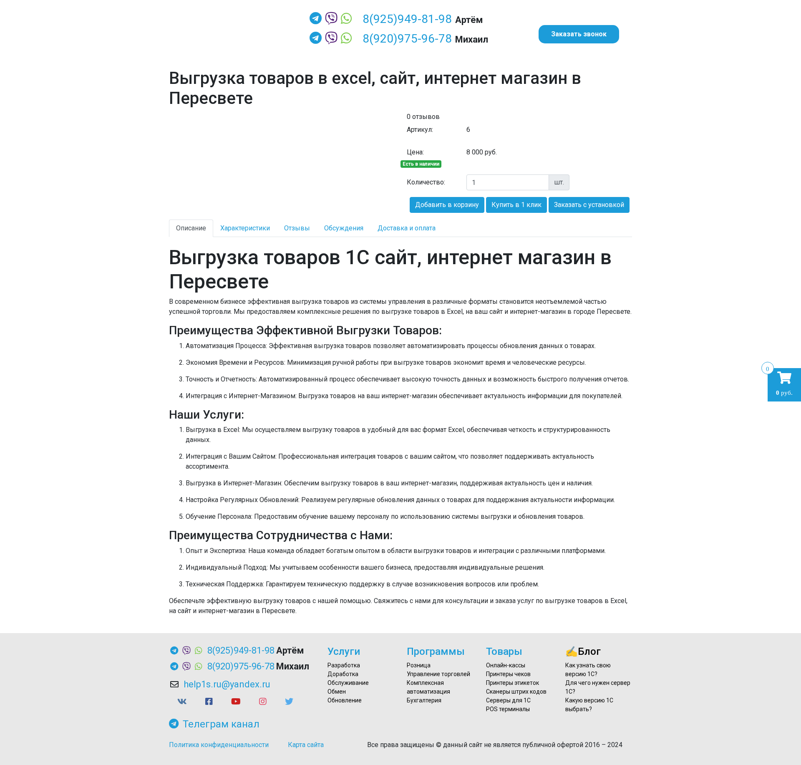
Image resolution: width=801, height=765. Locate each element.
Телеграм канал (221, 724)
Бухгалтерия (424, 700)
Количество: (426, 182)
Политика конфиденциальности (219, 745)
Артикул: (420, 130)
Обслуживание (348, 682)
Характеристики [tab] (245, 228)
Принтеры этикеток (512, 682)
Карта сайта (306, 745)
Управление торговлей (438, 674)
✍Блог (583, 651)
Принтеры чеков (508, 674)
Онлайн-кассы (505, 665)
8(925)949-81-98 (407, 19)
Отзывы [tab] (297, 228)
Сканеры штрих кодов (516, 691)
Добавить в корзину (447, 205)
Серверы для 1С (508, 700)
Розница (419, 665)
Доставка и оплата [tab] (407, 228)
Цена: (415, 152)
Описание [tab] (191, 228)
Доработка (342, 674)
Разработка (343, 665)
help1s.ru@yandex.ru (227, 684)
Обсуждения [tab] (343, 228)
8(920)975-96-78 (407, 38)
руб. (784, 383)
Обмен (336, 691)
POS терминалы (508, 709)
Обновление (344, 700)
